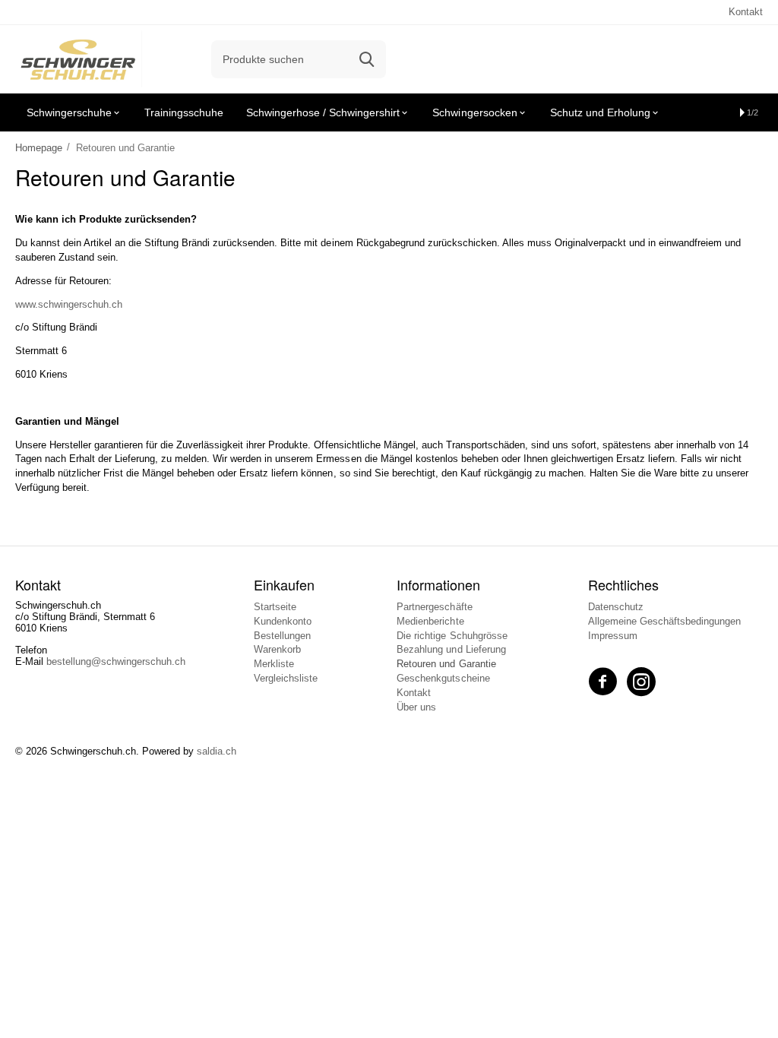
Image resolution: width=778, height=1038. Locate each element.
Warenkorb (277, 649)
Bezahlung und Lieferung (451, 649)
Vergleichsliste (286, 678)
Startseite (275, 606)
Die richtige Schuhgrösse (452, 635)
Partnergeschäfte (434, 606)
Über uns (416, 707)
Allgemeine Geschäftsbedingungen (664, 621)
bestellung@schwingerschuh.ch (115, 661)
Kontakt (746, 11)
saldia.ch (216, 751)
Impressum (612, 635)
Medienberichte (430, 621)
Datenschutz (616, 606)
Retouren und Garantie (446, 663)
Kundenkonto (283, 621)
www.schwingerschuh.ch (68, 304)
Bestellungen (282, 635)
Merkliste (274, 663)
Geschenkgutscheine (443, 678)
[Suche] (367, 59)
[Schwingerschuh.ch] (78, 58)
